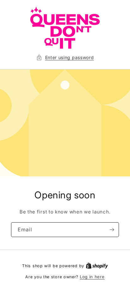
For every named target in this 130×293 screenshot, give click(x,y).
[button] (65, 57)
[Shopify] (97, 265)
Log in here (92, 276)
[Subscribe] (112, 229)
